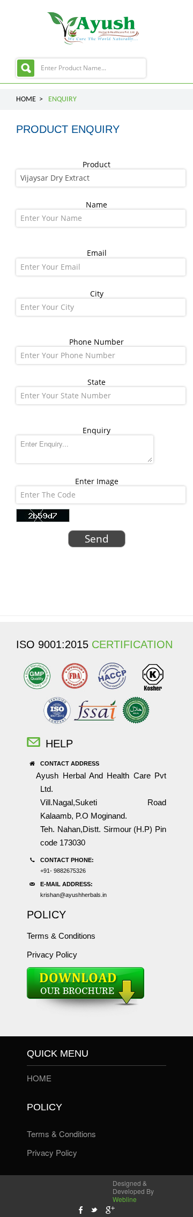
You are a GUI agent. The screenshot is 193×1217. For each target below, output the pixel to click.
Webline (125, 1199)
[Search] (25, 68)
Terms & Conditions (61, 935)
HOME (39, 1078)
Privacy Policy (52, 954)
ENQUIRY (62, 99)
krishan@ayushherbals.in (73, 895)
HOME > (29, 99)
